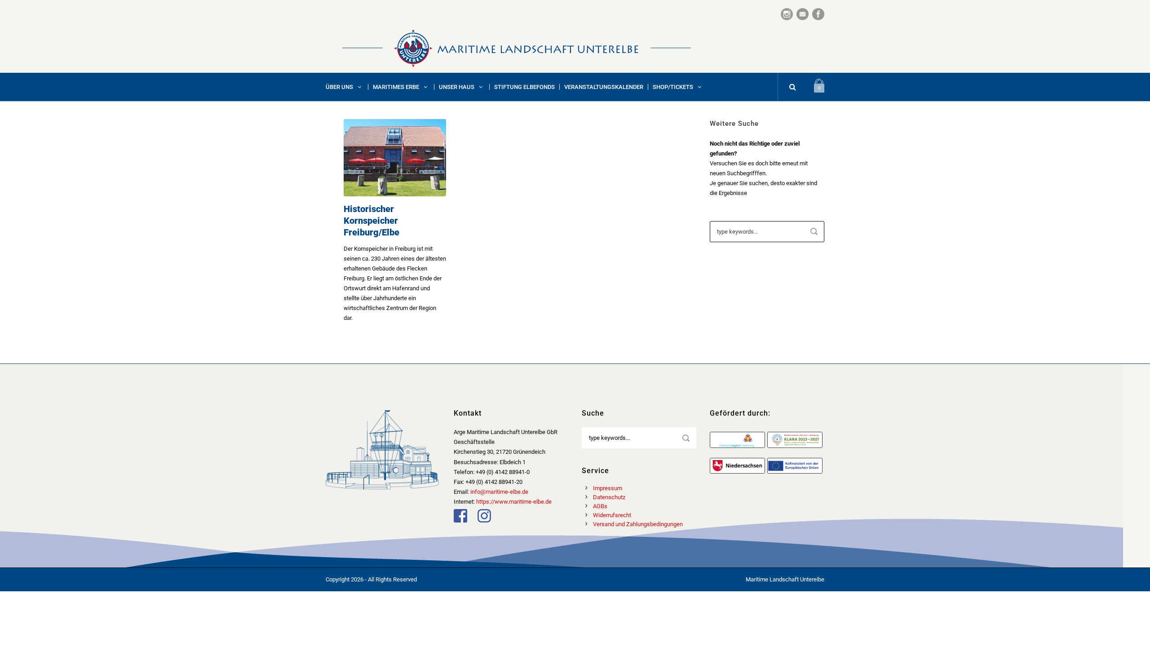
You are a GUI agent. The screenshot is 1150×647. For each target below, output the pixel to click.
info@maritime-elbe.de (499, 491)
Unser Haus (456, 87)
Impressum (607, 488)
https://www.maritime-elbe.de (514, 501)
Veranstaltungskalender (603, 87)
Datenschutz (609, 497)
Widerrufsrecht (612, 515)
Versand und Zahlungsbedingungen (638, 524)
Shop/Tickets (673, 87)
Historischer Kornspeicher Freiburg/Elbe (371, 221)
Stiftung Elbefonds (524, 87)
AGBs (600, 506)
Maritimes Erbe (396, 87)
